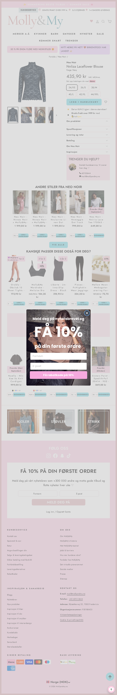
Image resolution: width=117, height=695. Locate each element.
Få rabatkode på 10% (58, 375)
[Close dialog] (86, 313)
